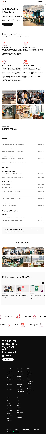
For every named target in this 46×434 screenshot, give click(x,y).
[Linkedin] (25, 429)
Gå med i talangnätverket (36, 229)
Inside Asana (19, 407)
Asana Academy (9, 403)
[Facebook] (28, 429)
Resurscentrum (9, 408)
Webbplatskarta (9, 420)
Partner (8, 418)
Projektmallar (9, 413)
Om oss (18, 400)
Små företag (29, 371)
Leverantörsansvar (20, 417)
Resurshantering (9, 389)
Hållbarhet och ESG (20, 419)
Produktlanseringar (20, 382)
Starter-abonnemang (10, 379)
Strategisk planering (20, 386)
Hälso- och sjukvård (30, 381)
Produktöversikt (9, 371)
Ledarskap (18, 401)
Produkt (28, 378)
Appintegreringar (9, 384)
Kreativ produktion (20, 374)
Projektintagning (19, 387)
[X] (23, 429)
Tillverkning (29, 388)
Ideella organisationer (30, 390)
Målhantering (19, 376)
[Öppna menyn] (43, 1)
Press (18, 410)
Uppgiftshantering (20, 389)
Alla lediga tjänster (42, 4)
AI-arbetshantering (10, 386)
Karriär (18, 405)
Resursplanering (19, 384)
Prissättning (9, 377)
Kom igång (39, 1)
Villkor (35, 429)
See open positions (8, 24)
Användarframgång (10, 415)
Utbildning (28, 386)
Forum (8, 407)
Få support (8, 401)
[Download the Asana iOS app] (9, 432)
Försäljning (29, 379)
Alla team (28, 393)
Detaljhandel (29, 383)
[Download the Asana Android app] (16, 432)
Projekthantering (9, 387)
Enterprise (8, 382)
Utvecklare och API (10, 416)
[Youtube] (29, 429)
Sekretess (18, 415)
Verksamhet (29, 374)
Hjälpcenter (9, 400)
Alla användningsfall (20, 391)
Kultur (18, 408)
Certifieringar (9, 405)
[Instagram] (26, 429)
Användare (19, 403)
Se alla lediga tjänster (8, 359)
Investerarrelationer (20, 412)
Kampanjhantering (20, 371)
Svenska (17, 429)
